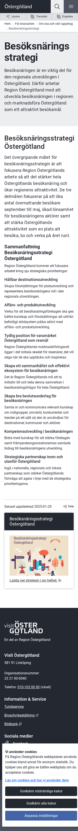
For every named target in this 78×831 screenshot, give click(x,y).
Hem (7, 23)
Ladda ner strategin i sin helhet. (35, 580)
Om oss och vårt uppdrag (56, 23)
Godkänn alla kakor (41, 803)
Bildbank (13, 724)
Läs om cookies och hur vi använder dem (37, 780)
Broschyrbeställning (21, 715)
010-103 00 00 (29, 687)
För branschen (24, 23)
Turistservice (14, 707)
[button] (57, 6)
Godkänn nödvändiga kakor (41, 791)
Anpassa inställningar (41, 816)
